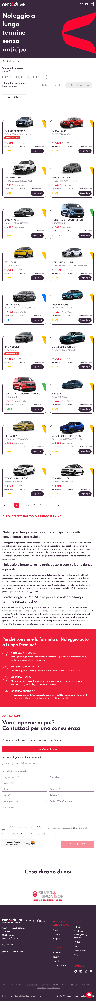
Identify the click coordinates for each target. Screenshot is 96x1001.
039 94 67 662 (9, 945)
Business (11, 77)
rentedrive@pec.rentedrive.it (48, 988)
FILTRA (15, 97)
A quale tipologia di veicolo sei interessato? (21, 757)
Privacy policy (26, 834)
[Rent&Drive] (12, 920)
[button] (89, 995)
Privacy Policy (7, 996)
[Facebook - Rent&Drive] (75, 971)
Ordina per (9, 105)
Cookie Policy (20, 996)
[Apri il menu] (92, 4)
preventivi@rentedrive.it (13, 951)
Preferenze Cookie (33, 996)
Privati (26, 77)
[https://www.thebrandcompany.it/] (68, 997)
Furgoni (41, 77)
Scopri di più (37, 151)
